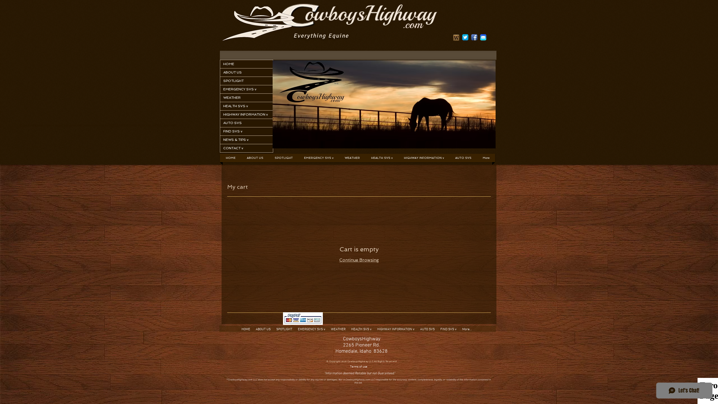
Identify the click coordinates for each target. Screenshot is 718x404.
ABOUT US (232, 72)
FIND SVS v (232, 131)
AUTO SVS (232, 123)
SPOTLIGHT (233, 81)
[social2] (465, 37)
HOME (228, 64)
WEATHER (232, 98)
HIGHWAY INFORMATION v (245, 114)
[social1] (474, 37)
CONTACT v (233, 148)
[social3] (483, 37)
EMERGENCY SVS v (239, 89)
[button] (319, 158)
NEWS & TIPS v (235, 140)
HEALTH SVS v (235, 106)
